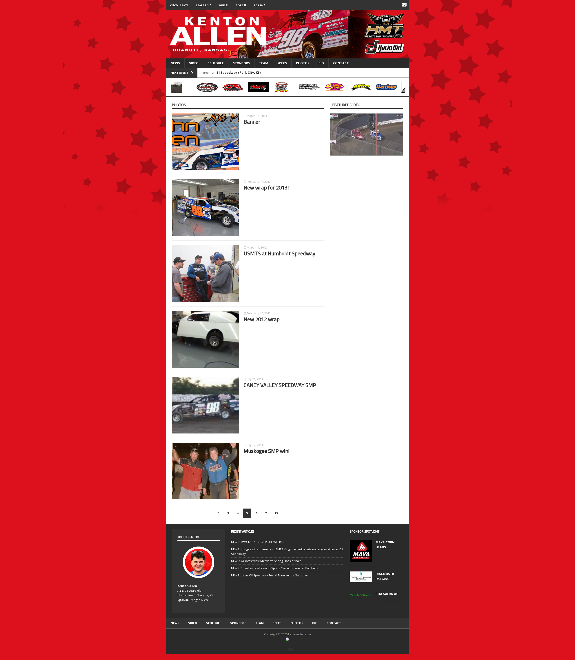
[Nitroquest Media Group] (287, 639)
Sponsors (241, 63)
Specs (282, 63)
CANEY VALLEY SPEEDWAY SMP (280, 385)
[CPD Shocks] (232, 87)
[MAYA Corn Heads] (361, 560)
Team (263, 63)
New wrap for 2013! (266, 187)
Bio (321, 63)
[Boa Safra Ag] (361, 594)
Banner (252, 122)
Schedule (216, 63)
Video (194, 63)
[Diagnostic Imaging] (361, 580)
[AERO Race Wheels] (360, 87)
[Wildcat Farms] (181, 87)
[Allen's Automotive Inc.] (207, 87)
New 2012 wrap (262, 319)
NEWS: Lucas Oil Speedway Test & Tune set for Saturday (269, 575)
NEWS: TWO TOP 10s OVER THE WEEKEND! (259, 542)
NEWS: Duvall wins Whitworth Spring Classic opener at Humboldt (274, 568)
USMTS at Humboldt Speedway (279, 253)
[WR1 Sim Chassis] (258, 87)
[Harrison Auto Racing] (386, 87)
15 (276, 513)
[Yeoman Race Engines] (335, 87)
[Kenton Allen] (287, 34)
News (175, 63)
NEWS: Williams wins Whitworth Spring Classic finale (266, 561)
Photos (302, 63)
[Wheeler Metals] (309, 87)
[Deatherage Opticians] (283, 87)
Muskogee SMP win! (267, 451)
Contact (341, 63)
